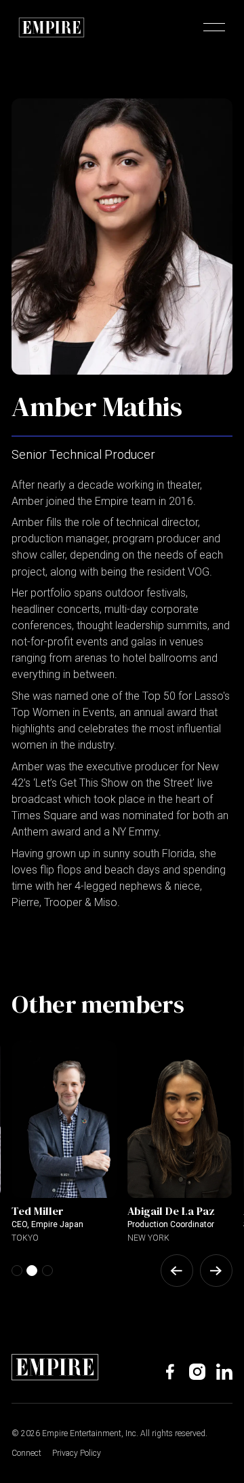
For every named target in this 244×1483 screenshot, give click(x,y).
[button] (214, 27)
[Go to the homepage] (55, 1367)
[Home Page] (51, 27)
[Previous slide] (177, 1270)
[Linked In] (224, 1371)
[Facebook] (170, 1371)
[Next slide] (216, 1270)
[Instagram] (197, 1371)
